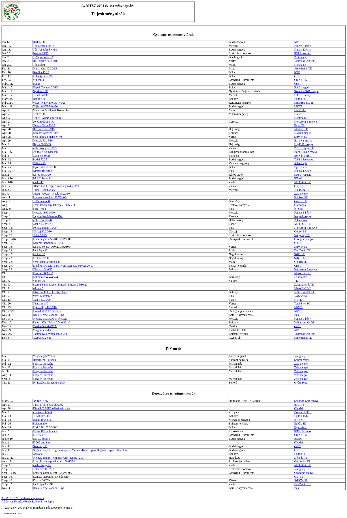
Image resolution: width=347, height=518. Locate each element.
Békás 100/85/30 (42, 419)
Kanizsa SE (301, 117)
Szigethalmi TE (303, 68)
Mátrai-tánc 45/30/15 (45, 68)
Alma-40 (38, 288)
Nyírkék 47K (40, 91)
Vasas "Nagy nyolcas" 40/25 (49, 102)
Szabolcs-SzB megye (306, 91)
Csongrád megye (304, 239)
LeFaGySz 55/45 (43, 76)
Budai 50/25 (40, 159)
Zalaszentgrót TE (304, 148)
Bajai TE (299, 125)
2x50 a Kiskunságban (45, 151)
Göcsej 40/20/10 (42, 231)
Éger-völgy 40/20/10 (45, 307)
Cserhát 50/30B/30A (45, 326)
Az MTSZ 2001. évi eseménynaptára (22, 498)
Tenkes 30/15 (40, 114)
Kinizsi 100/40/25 (43, 170)
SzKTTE (299, 254)
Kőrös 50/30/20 (42, 174)
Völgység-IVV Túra (44, 356)
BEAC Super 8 (41, 178)
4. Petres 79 (39, 434)
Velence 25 (39, 163)
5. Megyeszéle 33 (43, 57)
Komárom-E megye (305, 121)
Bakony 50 (39, 98)
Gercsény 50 (40, 446)
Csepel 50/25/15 (42, 337)
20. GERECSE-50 (43, 121)
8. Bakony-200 (41, 415)
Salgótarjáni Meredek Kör (48, 216)
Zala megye (301, 193)
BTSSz (298, 208)
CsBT (297, 76)
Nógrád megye (302, 132)
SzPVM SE (301, 136)
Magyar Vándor (42, 330)
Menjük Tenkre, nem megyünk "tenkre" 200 (58, 457)
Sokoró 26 (39, 280)
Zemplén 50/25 (41, 155)
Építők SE (300, 98)
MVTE (298, 41)
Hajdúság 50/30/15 (44, 129)
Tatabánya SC (302, 303)
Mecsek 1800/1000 (44, 212)
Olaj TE (298, 186)
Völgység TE (302, 189)
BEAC (298, 178)
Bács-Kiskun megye (305, 151)
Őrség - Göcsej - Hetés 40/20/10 (51, 193)
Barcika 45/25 (41, 72)
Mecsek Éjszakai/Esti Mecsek (50, 318)
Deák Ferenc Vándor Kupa (48, 314)
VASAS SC (301, 295)
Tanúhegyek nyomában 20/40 (50, 333)
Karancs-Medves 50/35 (46, 132)
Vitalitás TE (301, 129)
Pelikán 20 (39, 254)
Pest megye (300, 57)
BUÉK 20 (39, 41)
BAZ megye (301, 87)
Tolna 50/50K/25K (44, 469)
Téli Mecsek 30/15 (43, 45)
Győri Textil (301, 382)
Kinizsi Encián (302, 49)
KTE (297, 72)
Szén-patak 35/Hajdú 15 (47, 261)
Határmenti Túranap (44, 359)
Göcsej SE (300, 231)
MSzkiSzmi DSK (304, 102)
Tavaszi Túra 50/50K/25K (48, 404)
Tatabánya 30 (40, 303)
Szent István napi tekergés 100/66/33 (54, 204)
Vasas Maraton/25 (43, 295)
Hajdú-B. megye (303, 144)
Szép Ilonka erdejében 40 (47, 136)
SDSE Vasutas (302, 174)
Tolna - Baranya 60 (44, 189)
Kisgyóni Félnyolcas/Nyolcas (50, 292)
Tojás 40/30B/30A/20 (45, 106)
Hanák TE (300, 64)
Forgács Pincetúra (43, 363)
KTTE (298, 299)
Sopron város (301, 359)
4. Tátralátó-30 (41, 201)
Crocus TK (300, 79)
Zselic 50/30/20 (42, 299)
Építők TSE (301, 415)
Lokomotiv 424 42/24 (45, 276)
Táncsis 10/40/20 (42, 269)
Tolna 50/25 (40, 235)
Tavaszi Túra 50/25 (44, 125)
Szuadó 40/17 (41, 95)
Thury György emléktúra (47, 117)
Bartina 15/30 (40, 53)
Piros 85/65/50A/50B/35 (47, 311)
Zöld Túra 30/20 (42, 220)
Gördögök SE (302, 204)
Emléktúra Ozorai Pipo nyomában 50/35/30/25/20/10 (63, 265)
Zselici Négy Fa (42, 223)
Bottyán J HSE (302, 155)
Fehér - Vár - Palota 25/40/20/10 (51, 322)
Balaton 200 (40, 423)
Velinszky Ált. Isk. (304, 60)
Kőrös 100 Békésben (45, 431)
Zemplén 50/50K (42, 412)
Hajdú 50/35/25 (42, 144)
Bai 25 (36, 83)
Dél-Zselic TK (302, 250)
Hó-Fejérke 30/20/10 (45, 60)
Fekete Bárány (302, 45)
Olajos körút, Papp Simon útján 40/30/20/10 (58, 186)
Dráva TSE (300, 114)
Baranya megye (303, 140)
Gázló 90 (38, 453)
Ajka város (300, 220)
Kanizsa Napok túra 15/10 (48, 242)
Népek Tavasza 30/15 (45, 87)
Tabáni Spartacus (304, 159)
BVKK (298, 419)
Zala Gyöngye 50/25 (45, 148)
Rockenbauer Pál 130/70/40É (50, 197)
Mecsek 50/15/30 (43, 140)
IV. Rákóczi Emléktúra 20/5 (49, 382)
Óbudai (298, 408)
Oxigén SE (300, 261)
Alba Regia (300, 163)
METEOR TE (302, 182)
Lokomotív (300, 276)
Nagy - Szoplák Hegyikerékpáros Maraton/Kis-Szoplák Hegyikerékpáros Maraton (80, 450)
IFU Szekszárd (302, 53)
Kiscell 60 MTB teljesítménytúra (51, 408)
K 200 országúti (42, 442)
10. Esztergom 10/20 (45, 227)
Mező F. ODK (302, 273)
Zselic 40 (38, 182)
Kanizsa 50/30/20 (43, 273)
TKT (297, 280)
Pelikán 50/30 (41, 258)
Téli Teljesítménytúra (45, 49)
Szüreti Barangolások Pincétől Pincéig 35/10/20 (60, 284)
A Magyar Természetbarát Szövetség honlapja (27, 501)
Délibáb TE (301, 457)
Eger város (300, 167)
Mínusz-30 (39, 79)
